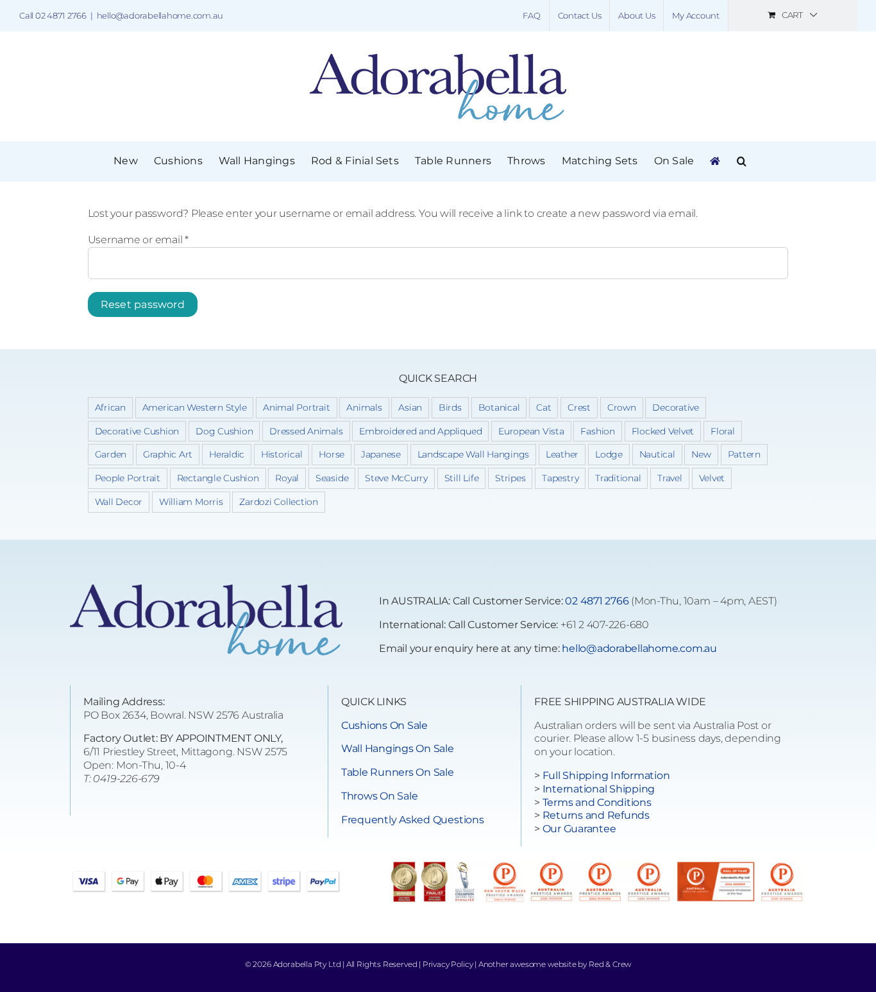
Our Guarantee (579, 829)
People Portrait (127, 478)
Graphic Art (167, 454)
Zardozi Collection (278, 502)
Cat (543, 407)
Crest (579, 407)
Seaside (332, 478)
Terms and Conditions (597, 802)
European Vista (531, 431)
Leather (562, 454)
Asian (410, 407)
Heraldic (226, 454)
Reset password (143, 304)
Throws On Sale (379, 796)
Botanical (499, 407)
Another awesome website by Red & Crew (554, 964)
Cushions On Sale (384, 725)
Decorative (675, 407)
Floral (723, 431)
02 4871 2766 (596, 601)
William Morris (191, 502)
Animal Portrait (296, 407)
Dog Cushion (224, 431)
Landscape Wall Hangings (473, 454)
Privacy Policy (448, 964)
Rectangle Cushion (218, 478)
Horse (331, 454)
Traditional (618, 478)
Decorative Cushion (137, 431)
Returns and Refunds (596, 815)
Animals (364, 407)
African (110, 407)
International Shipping (599, 789)
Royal (287, 478)
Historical (282, 454)
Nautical (657, 454)
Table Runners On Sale (397, 772)
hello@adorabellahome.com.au (160, 15)
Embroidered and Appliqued (420, 431)
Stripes (510, 478)
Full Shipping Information (606, 775)
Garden (111, 454)
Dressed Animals (305, 431)
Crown (621, 407)
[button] (741, 161)
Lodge (609, 454)
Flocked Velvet (663, 431)
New (701, 454)
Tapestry (560, 478)
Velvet (712, 478)
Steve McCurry (396, 478)
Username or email (138, 240)
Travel (669, 478)
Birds (450, 407)
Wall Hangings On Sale (397, 748)
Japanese (381, 454)
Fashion (597, 431)
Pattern (744, 454)
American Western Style (194, 407)
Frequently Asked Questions (412, 820)
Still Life (461, 478)
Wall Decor (119, 502)
